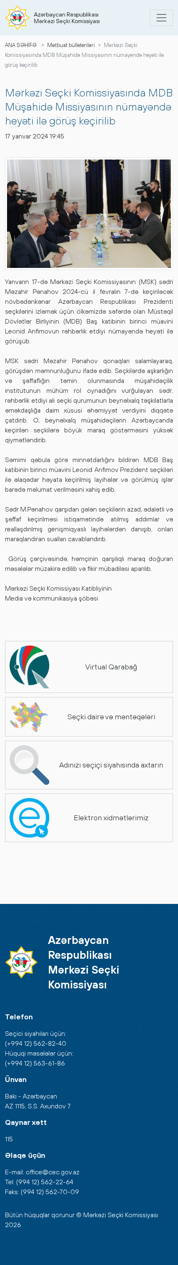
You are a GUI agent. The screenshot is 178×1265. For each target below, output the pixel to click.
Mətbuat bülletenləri (71, 45)
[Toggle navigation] (161, 17)
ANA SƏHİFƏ (20, 45)
